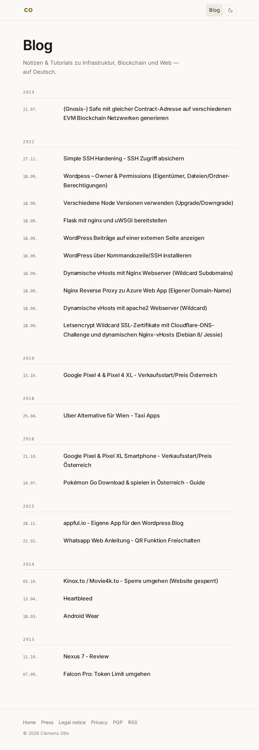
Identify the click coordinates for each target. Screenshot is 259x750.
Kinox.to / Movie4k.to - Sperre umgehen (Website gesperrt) (140, 580)
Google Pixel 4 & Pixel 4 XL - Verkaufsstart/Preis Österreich (140, 375)
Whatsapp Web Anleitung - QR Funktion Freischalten (131, 540)
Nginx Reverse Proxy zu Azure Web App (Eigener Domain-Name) (147, 290)
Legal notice (72, 722)
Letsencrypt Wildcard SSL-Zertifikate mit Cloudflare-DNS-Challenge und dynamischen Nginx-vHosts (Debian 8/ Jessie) (143, 330)
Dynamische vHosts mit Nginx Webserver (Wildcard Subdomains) (148, 273)
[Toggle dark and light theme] (230, 10)
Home (29, 722)
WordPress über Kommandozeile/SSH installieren (127, 255)
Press (47, 722)
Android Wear (81, 616)
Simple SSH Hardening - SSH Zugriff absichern (123, 158)
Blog (214, 10)
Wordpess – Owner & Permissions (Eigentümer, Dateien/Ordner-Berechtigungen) (146, 180)
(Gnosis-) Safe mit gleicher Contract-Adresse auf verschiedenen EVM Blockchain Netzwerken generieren (147, 113)
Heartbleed (77, 598)
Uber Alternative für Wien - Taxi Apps (111, 415)
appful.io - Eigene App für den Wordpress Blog (123, 523)
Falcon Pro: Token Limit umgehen (106, 673)
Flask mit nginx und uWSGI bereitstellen (115, 220)
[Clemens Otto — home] (28, 10)
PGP (118, 722)
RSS (132, 722)
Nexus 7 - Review (86, 656)
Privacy (99, 722)
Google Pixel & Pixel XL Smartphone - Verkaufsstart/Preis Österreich (137, 460)
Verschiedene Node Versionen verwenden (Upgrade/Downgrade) (148, 202)
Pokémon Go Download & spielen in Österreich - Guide (134, 482)
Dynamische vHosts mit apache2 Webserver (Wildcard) (135, 308)
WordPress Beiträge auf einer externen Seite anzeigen (133, 238)
